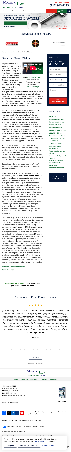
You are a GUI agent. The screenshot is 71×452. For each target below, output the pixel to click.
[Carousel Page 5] (29, 349)
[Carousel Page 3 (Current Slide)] (20, 349)
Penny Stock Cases (55, 127)
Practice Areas (38, 11)
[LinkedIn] (13, 413)
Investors (52, 116)
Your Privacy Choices (14, 427)
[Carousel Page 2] (16, 349)
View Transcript (33, 87)
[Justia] (17, 413)
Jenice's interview (33, 77)
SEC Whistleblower (55, 133)
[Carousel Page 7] (38, 349)
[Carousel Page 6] (33, 349)
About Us (15, 11)
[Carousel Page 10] (50, 349)
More (63, 11)
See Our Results (55, 177)
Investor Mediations (56, 125)
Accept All (10, 445)
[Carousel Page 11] (55, 349)
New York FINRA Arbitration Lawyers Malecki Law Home (13, 4)
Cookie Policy (27, 427)
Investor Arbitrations (56, 122)
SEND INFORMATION (58, 100)
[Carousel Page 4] (25, 349)
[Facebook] (4, 413)
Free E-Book (62, 401)
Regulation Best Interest (57, 130)
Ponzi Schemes (8, 270)
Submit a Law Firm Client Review (35, 363)
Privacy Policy (34, 379)
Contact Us (52, 11)
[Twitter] (9, 413)
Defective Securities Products (13, 267)
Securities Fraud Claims (57, 136)
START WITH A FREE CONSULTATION (15, 23)
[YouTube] (22, 413)
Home (4, 11)
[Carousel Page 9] (46, 349)
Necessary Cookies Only (29, 445)
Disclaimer (24, 379)
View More (35, 357)
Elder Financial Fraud (56, 119)
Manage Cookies (38, 427)
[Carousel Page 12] (59, 349)
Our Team (26, 11)
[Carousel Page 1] (12, 349)
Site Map (44, 379)
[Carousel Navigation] (35, 349)
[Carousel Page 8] (42, 349)
